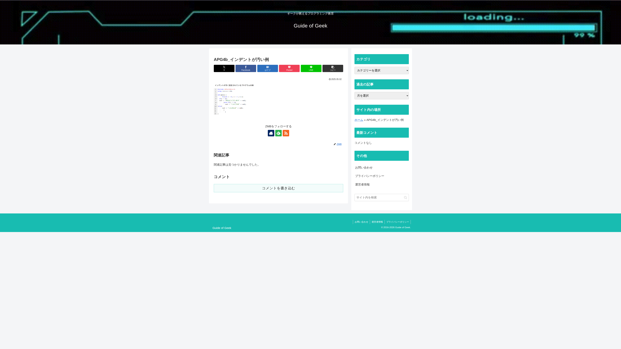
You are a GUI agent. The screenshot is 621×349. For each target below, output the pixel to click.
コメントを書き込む (278, 188)
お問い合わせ (364, 167)
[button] (332, 68)
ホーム (358, 120)
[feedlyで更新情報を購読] (278, 133)
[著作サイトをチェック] (271, 133)
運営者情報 (362, 184)
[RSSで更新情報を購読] (286, 133)
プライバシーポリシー (369, 176)
